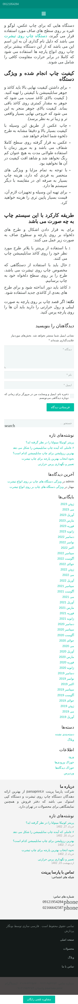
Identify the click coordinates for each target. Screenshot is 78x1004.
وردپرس (69, 773)
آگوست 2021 (65, 591)
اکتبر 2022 (67, 547)
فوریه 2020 (67, 662)
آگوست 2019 (65, 695)
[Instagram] (57, 885)
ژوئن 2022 (67, 569)
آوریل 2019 (67, 717)
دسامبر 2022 (66, 536)
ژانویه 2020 (66, 667)
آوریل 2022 (67, 580)
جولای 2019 (66, 700)
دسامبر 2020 (66, 624)
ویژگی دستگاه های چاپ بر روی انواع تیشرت (34, 481)
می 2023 (68, 509)
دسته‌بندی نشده (64, 734)
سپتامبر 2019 (65, 689)
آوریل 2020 (67, 651)
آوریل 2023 (67, 515)
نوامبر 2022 (66, 542)
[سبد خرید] (34, 13)
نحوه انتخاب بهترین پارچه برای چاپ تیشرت (48, 458)
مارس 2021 (66, 607)
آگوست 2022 (65, 558)
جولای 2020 (66, 640)
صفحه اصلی (67, 939)
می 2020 (68, 646)
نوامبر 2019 (66, 678)
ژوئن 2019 (67, 706)
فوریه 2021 (67, 613)
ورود (71, 756)
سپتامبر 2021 (65, 586)
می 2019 (68, 711)
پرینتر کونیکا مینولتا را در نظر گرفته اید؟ (50, 442)
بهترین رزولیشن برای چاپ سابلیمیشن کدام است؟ (43, 453)
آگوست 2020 (65, 635)
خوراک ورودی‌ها (64, 762)
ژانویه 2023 (66, 531)
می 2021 (68, 597)
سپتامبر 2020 (65, 629)
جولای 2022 (66, 564)
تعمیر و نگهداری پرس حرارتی (56, 464)
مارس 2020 (66, 657)
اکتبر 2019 (67, 684)
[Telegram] (69, 885)
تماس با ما (68, 966)
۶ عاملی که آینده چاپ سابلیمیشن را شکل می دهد (43, 447)
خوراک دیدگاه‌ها (64, 767)
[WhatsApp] (46, 885)
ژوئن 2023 (67, 504)
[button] (73, 4)
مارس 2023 (66, 520)
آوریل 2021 (67, 602)
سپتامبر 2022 (65, 553)
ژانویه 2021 (66, 618)
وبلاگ (70, 739)
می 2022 (68, 575)
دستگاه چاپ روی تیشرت (25, 36)
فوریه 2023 (67, 526)
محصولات (68, 948)
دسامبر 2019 (66, 673)
